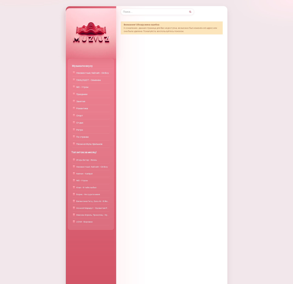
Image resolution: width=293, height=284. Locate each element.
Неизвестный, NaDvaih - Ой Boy (92, 72)
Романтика (82, 108)
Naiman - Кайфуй (84, 173)
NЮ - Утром (82, 87)
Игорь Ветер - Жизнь (86, 160)
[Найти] (190, 12)
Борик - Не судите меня (88, 194)
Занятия (80, 101)
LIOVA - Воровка (84, 221)
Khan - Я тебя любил (86, 187)
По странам (82, 136)
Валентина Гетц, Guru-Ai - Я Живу (93, 201)
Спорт (79, 115)
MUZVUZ (78, 11)
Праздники (81, 94)
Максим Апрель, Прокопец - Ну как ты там (93, 214)
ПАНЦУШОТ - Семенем (88, 80)
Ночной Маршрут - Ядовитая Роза (93, 208)
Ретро (79, 129)
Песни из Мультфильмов (89, 144)
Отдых (79, 122)
